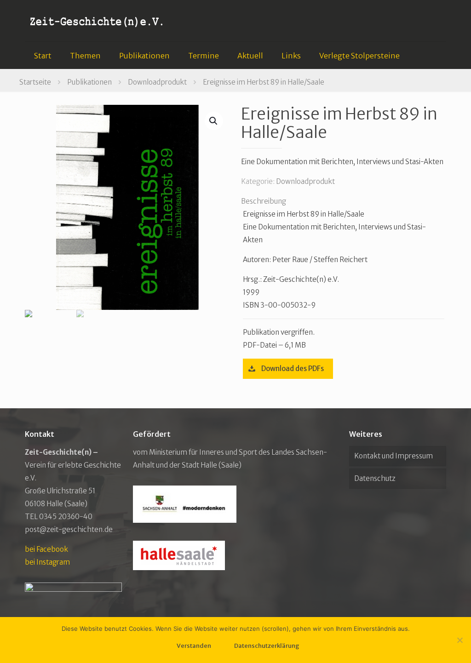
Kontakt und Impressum (393, 456)
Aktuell (250, 55)
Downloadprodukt (157, 82)
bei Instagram (47, 562)
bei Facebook (46, 549)
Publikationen (144, 55)
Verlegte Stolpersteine (359, 55)
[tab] (343, 201)
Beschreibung (263, 201)
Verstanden (194, 646)
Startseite (35, 82)
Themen (85, 55)
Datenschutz (375, 478)
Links (291, 55)
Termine (203, 55)
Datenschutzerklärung (266, 646)
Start (43, 55)
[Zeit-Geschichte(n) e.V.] (97, 20)
